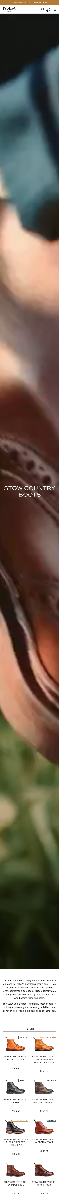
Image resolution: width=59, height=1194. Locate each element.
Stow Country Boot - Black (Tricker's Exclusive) (16, 1142)
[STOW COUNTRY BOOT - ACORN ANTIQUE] (16, 1044)
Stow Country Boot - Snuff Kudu (44, 1183)
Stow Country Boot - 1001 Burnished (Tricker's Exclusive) (44, 1059)
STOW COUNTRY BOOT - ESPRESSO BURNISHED (44, 1101)
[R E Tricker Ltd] (9, 9)
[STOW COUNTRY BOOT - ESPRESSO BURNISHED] (44, 1087)
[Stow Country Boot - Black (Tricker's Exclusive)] (16, 1126)
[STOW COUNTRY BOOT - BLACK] (16, 1087)
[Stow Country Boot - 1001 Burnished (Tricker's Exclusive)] (44, 1044)
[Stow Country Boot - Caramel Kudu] (16, 1169)
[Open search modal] (43, 9)
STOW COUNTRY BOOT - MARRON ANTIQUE (44, 1141)
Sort (32, 1028)
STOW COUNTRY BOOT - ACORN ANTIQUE (16, 1058)
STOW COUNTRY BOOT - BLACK (16, 1101)
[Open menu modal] (55, 9)
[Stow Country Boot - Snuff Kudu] (44, 1169)
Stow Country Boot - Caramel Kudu (16, 1183)
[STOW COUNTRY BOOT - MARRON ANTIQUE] (44, 1126)
